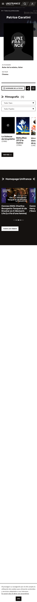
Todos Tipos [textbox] (8, 103)
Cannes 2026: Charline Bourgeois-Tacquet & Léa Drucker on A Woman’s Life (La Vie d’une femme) (14, 210)
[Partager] (28, 88)
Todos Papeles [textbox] (9, 109)
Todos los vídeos (10, 229)
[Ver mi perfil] (32, 4)
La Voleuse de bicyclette (8, 137)
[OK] (18, 599)
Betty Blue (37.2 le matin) (21, 140)
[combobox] (18, 103)
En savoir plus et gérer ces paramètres (15, 594)
